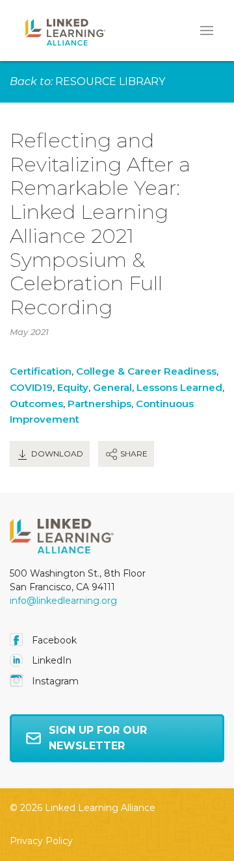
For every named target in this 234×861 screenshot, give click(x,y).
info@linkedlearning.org (63, 600)
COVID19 (31, 387)
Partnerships (99, 403)
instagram (54, 681)
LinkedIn (50, 660)
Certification (41, 371)
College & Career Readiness (146, 371)
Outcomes (36, 403)
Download (56, 453)
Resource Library (110, 81)
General (112, 387)
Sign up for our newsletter (98, 738)
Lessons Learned (179, 387)
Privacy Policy (41, 841)
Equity (72, 387)
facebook (53, 640)
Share (133, 453)
